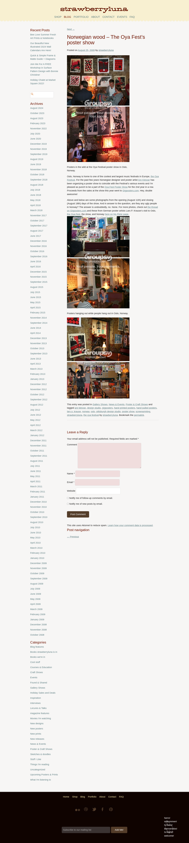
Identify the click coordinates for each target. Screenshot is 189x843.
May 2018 (35, 200)
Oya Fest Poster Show (116, 187)
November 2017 (38, 215)
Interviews (35, 703)
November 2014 (38, 317)
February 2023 (37, 123)
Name (71, 473)
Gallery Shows (100, 404)
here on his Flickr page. (117, 214)
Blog (67, 16)
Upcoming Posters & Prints (44, 774)
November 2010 (38, 507)
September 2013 (38, 353)
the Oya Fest (73, 214)
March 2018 (36, 210)
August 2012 (36, 404)
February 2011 (37, 491)
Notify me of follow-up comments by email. (91, 498)
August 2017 (36, 231)
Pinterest (111, 811)
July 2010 (35, 527)
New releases (37, 739)
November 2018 (38, 169)
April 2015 (35, 307)
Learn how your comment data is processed (130, 525)
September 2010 (38, 517)
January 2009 (37, 619)
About (95, 16)
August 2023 (36, 118)
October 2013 (37, 348)
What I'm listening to (40, 779)
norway (85, 411)
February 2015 (37, 312)
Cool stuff (35, 662)
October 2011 (37, 450)
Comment (72, 444)
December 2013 (38, 338)
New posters (36, 728)
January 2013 (37, 379)
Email (70, 482)
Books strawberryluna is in (43, 652)
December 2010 (38, 502)
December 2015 (38, 271)
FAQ (132, 16)
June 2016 (35, 261)
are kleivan (80, 408)
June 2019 (35, 164)
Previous (73, 536)
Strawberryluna (94, 11)
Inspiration (35, 698)
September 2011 (38, 456)
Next (71, 29)
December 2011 (38, 440)
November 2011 (38, 445)
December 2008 (38, 624)
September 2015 (38, 282)
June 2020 (35, 138)
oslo (93, 411)
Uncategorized (37, 769)
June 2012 (35, 415)
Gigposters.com (131, 190)
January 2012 (37, 435)
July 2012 (35, 410)
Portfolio (81, 16)
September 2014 (38, 323)
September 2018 (38, 179)
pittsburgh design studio (108, 411)
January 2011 (37, 496)
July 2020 (35, 133)
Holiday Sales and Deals (42, 693)
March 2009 (36, 609)
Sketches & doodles (40, 754)
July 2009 (35, 588)
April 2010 (35, 542)
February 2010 (37, 553)
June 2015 (35, 297)
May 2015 (35, 302)
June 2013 (35, 358)
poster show (128, 411)
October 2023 (37, 113)
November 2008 (38, 629)
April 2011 (35, 481)
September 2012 (38, 399)
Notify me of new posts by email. (86, 504)
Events (33, 677)
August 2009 (36, 583)
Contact (108, 16)
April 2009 (35, 604)
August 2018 (36, 185)
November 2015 (38, 277)
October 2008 (37, 635)
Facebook (103, 811)
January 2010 (37, 558)
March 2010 (36, 548)
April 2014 (35, 333)
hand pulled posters (146, 408)
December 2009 (38, 563)
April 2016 (35, 266)
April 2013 (35, 363)
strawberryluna (106, 50)
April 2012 (35, 425)
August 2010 (36, 522)
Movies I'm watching (40, 718)
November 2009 (38, 568)
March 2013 (36, 369)
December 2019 (38, 144)
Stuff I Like (35, 759)
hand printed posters (124, 408)
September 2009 (38, 578)
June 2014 (35, 328)
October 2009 (37, 573)
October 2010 (37, 512)
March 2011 (36, 486)
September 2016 (38, 256)
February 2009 (37, 614)
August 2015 (36, 287)
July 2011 (35, 466)
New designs (36, 723)
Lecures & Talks (38, 708)
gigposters (107, 408)
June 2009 (35, 594)
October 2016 (37, 251)
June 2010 (35, 532)
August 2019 (36, 159)
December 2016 (38, 241)
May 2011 (35, 476)
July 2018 (35, 190)
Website (71, 491)
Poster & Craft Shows (137, 404)
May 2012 (35, 420)
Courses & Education (41, 667)
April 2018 (35, 205)
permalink (139, 415)
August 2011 (36, 461)
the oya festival (91, 415)
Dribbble (86, 811)
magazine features (39, 713)
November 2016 (38, 246)
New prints (35, 733)
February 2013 (37, 374)
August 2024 (36, 108)
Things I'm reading (39, 764)
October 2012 (37, 394)
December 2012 (38, 384)
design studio (94, 408)
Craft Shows (36, 672)
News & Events (116, 404)
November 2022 (38, 128)
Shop (57, 16)
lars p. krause (74, 411)
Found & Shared (38, 682)
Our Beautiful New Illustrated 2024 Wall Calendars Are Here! (40, 47)
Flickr (78, 811)
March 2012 (36, 430)
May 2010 (35, 537)
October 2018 (37, 174)
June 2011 (35, 471)
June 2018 (35, 195)
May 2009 (35, 599)
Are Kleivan (144, 180)
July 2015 (35, 292)
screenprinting (143, 411)
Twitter (94, 811)
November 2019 (38, 149)
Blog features (37, 647)
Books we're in (37, 657)
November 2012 (38, 389)
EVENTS (122, 16)
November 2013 (38, 343)
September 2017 (38, 225)
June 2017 (35, 236)
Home (66, 796)
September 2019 (38, 154)
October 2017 (37, 220)
